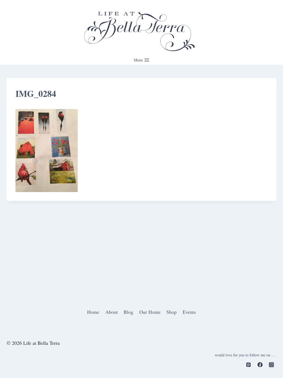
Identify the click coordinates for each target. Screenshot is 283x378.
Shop (171, 312)
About (111, 312)
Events (189, 312)
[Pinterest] (248, 365)
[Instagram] (271, 365)
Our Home (150, 312)
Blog (128, 312)
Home (93, 312)
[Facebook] (260, 365)
